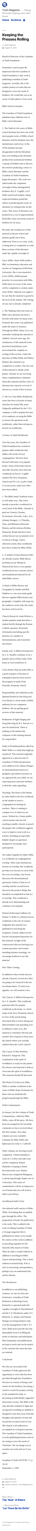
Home (5, 19)
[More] (24, 20)
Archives (16, 19)
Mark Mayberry (10, 45)
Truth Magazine (11, 10)
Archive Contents (11, 1485)
